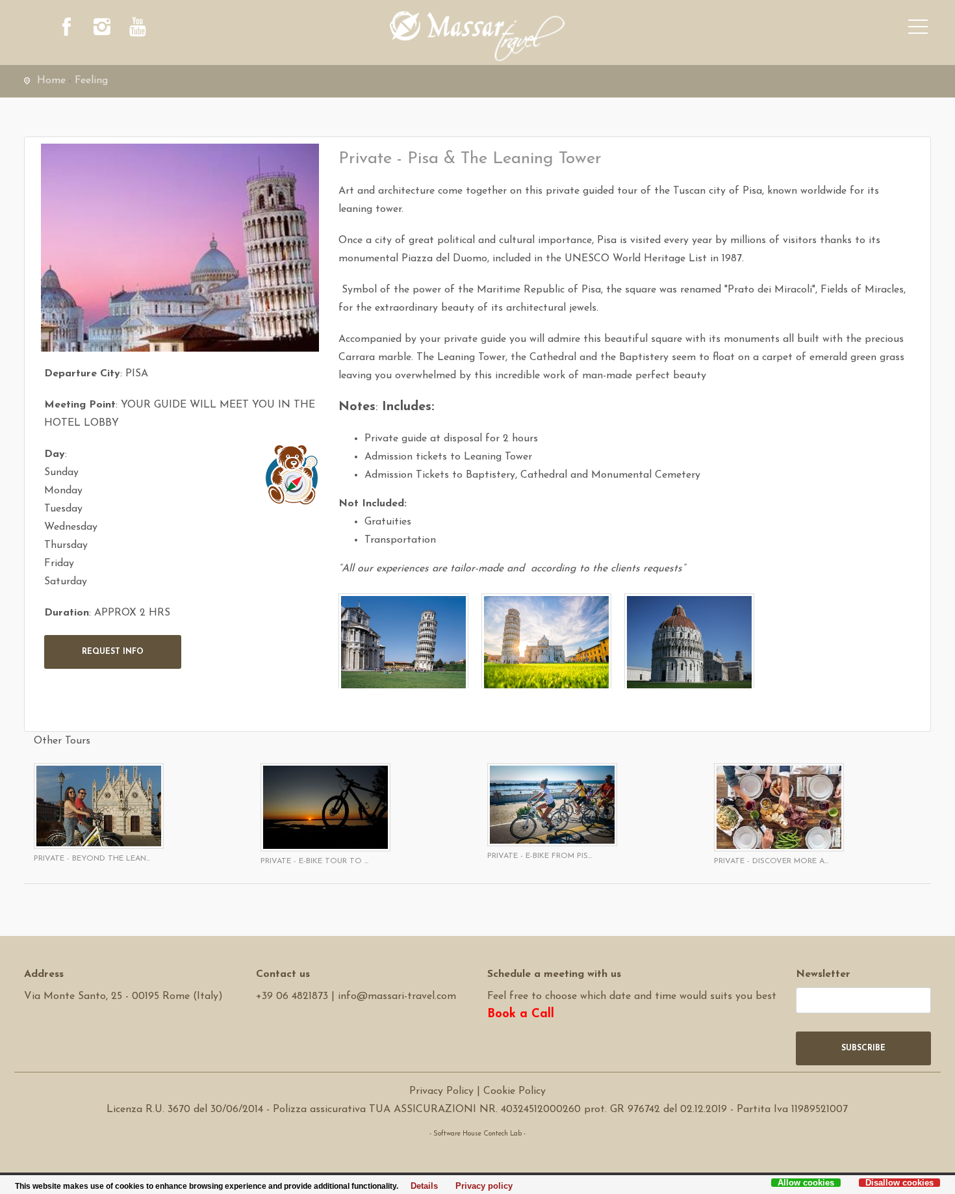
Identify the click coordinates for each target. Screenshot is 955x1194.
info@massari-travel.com (397, 996)
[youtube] (137, 29)
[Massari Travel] (478, 35)
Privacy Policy (441, 1091)
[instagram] (102, 29)
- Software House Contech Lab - (477, 1133)
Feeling (91, 80)
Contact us (283, 974)
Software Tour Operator (477, 1152)
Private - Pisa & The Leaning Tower (470, 159)
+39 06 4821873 (292, 996)
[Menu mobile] (918, 29)
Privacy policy (480, 1186)
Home (51, 80)
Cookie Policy (514, 1091)
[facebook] (66, 29)
